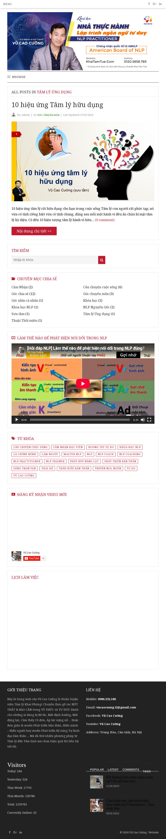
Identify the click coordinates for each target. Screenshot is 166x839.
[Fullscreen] (149, 420)
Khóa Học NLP (130, 447)
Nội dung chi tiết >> (34, 231)
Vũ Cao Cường (23, 475)
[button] (7, 4)
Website (154, 832)
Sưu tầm (18, 314)
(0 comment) (104, 220)
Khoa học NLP (22, 307)
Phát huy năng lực (84, 461)
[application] (83, 383)
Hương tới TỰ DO (101, 447)
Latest (113, 769)
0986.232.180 (107, 699)
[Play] (17, 420)
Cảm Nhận (20, 287)
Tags (147, 771)
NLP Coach (106, 454)
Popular (97, 769)
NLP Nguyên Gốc (96, 307)
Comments (130, 769)
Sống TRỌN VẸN (24, 468)
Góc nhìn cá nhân (25, 300)
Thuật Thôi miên (24, 320)
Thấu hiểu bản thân (74, 468)
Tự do (131, 468)
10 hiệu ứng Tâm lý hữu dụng (57, 104)
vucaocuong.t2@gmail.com (116, 707)
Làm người (50, 454)
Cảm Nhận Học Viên (68, 447)
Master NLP (72, 454)
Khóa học (90, 300)
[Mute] (143, 420)
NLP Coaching (129, 454)
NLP (89, 454)
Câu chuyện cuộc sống (100, 287)
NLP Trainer (55, 461)
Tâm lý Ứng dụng (96, 314)
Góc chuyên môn (48, 115)
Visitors (16, 764)
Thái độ (47, 468)
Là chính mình (24, 454)
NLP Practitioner (26, 461)
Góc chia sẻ (20, 294)
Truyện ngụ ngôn (108, 468)
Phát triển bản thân (120, 461)
